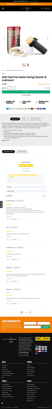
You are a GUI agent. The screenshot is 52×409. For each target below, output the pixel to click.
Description (15, 119)
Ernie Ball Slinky (5, 384)
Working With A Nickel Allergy (33, 388)
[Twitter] (22, 353)
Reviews (24, 119)
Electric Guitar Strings (6, 388)
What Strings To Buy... (31, 396)
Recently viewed (22, 151)
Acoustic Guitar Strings (7, 390)
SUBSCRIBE (45, 327)
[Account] (46, 8)
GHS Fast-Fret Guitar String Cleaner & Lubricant (14, 70)
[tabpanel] (26, 38)
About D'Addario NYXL (31, 390)
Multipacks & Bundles (6, 394)
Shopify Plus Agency (42, 407)
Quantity (4, 88)
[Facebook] (20, 353)
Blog (3, 377)
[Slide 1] (27, 64)
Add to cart (26, 91)
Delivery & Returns (35, 119)
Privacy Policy (5, 369)
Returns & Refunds (31, 367)
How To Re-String (30, 384)
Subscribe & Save (30, 375)
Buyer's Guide (30, 373)
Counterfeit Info (30, 398)
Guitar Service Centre (6, 375)
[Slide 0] (24, 64)
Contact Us (4, 367)
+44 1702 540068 (25, 355)
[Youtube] (27, 353)
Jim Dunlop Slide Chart (32, 386)
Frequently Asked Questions (8, 373)
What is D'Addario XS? (31, 392)
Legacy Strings (5, 392)
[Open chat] (2, 403)
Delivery (28, 365)
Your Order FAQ (30, 369)
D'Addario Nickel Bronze (7, 386)
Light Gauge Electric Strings (8, 396)
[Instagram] (25, 353)
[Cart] (49, 8)
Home (3, 70)
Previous (4, 38)
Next (47, 38)
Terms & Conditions (6, 371)
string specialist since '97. (10, 102)
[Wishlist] (44, 8)
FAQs (3, 407)
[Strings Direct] (26, 8)
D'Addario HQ (30, 400)
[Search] (41, 8)
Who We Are (4, 365)
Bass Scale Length (31, 394)
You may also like (8, 151)
